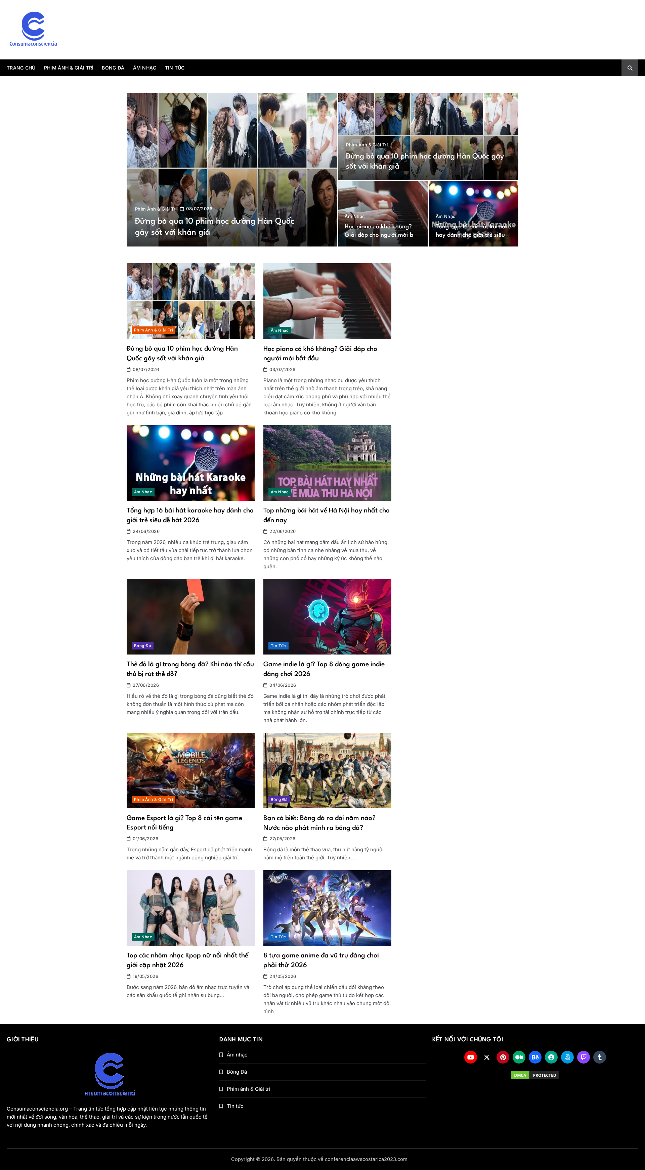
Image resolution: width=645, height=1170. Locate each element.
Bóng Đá (113, 68)
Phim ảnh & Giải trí (69, 68)
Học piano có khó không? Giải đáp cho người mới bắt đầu (382, 235)
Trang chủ (21, 68)
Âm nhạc (145, 68)
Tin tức (175, 68)
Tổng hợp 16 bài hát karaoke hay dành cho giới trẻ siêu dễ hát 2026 (473, 235)
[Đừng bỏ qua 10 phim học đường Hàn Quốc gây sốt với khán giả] (232, 169)
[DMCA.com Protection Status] (535, 1075)
